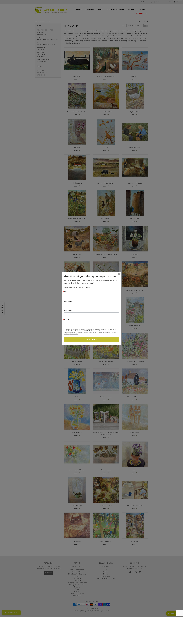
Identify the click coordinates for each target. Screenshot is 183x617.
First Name (68, 301)
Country (67, 320)
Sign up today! (91, 339)
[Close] (119, 274)
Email (66, 292)
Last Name (68, 310)
